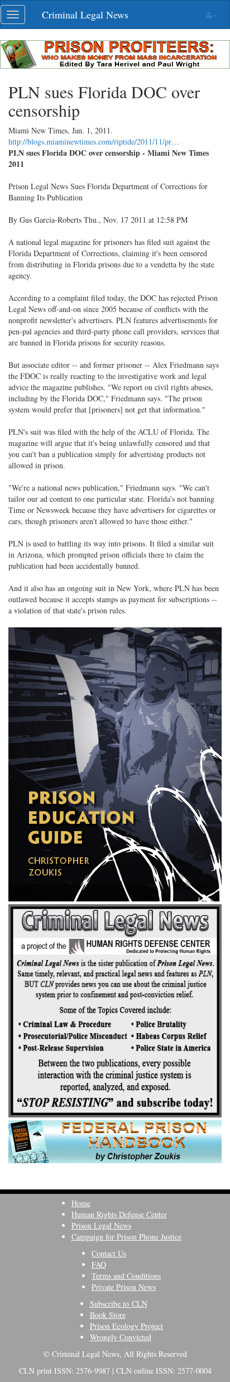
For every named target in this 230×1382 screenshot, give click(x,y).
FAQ (99, 1264)
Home (80, 1203)
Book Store (108, 1314)
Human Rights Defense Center (119, 1214)
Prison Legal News (101, 1225)
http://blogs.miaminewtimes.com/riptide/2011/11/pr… (93, 141)
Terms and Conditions (126, 1275)
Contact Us (109, 1253)
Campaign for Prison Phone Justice (126, 1236)
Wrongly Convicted (120, 1337)
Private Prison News (124, 1287)
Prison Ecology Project (126, 1326)
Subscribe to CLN (118, 1303)
